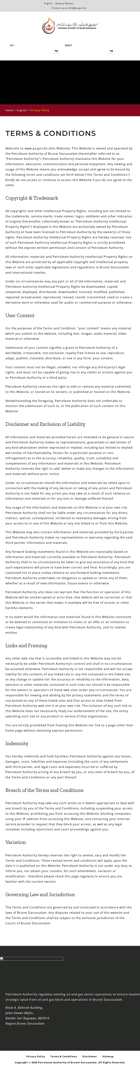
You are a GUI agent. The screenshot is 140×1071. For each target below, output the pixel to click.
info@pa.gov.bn (77, 7)
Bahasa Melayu (64, 3)
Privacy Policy (35, 1056)
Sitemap (108, 1056)
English (48, 3)
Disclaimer (89, 1056)
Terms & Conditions (63, 1056)
